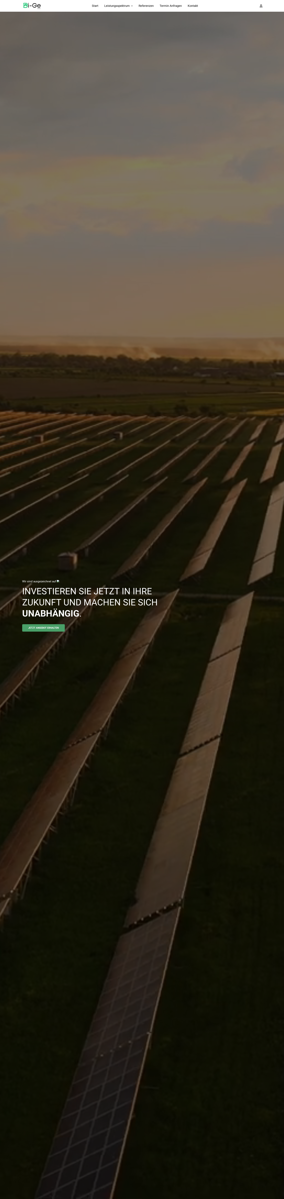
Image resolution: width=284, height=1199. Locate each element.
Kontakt (193, 6)
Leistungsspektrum (117, 6)
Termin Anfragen (171, 6)
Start (95, 6)
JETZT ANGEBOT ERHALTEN (43, 627)
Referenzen (146, 6)
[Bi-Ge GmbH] (32, 6)
